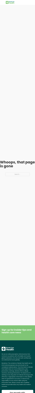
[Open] (3, 2)
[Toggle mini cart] (32, 2)
